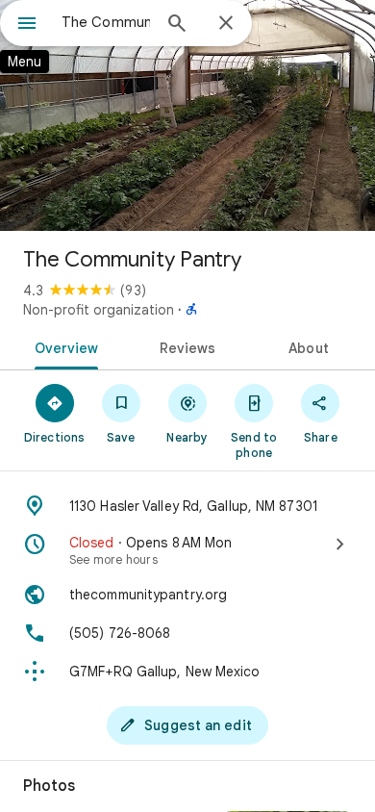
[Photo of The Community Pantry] (187, 115)
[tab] (63, 346)
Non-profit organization (98, 309)
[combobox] (106, 22)
